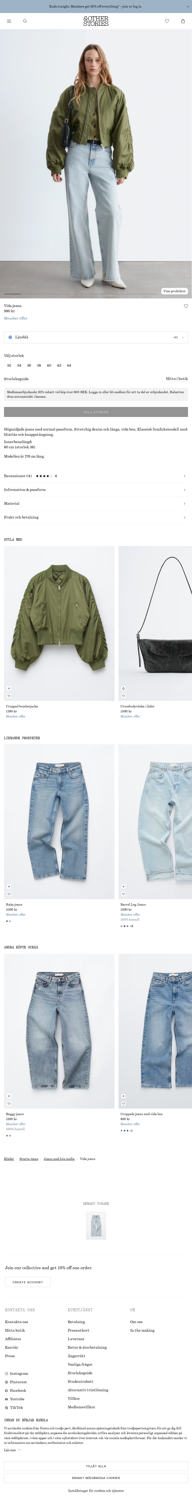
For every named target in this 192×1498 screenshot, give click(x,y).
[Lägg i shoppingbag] (9, 688)
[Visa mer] (188, 7)
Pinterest (18, 1382)
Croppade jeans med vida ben (141, 1114)
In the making (142, 1330)
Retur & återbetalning (87, 1347)
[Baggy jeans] (59, 1031)
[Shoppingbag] (183, 21)
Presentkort (79, 1330)
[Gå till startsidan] (96, 21)
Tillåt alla (96, 1466)
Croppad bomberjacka (22, 706)
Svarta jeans (29, 1158)
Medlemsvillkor (81, 1407)
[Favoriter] (167, 21)
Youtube (17, 1399)
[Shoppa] (9, 21)
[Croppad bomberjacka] (59, 623)
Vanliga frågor (80, 1364)
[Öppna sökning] (25, 21)
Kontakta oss (16, 1322)
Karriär (11, 1347)
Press (10, 1356)
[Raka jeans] (59, 821)
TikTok (16, 1408)
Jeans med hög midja (59, 1158)
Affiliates (13, 1339)
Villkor (74, 1399)
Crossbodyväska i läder (137, 706)
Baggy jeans (15, 1114)
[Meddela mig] (124, 688)
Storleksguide (16, 379)
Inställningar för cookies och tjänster (96, 1490)
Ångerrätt (77, 1356)
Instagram (19, 1373)
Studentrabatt (81, 1381)
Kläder (9, 1158)
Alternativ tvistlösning (88, 1390)
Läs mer (10, 1450)
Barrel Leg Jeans (133, 904)
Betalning (76, 1322)
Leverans (76, 1339)
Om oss (136, 1322)
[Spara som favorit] (186, 306)
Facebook (18, 1391)
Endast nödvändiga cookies (96, 1477)
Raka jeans (14, 904)
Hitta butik (15, 1330)
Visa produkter (175, 291)
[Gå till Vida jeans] (96, 1226)
